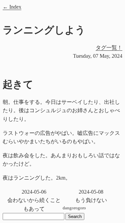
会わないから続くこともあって (34, 200)
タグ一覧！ (109, 47)
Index (15, 7)
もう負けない (91, 196)
